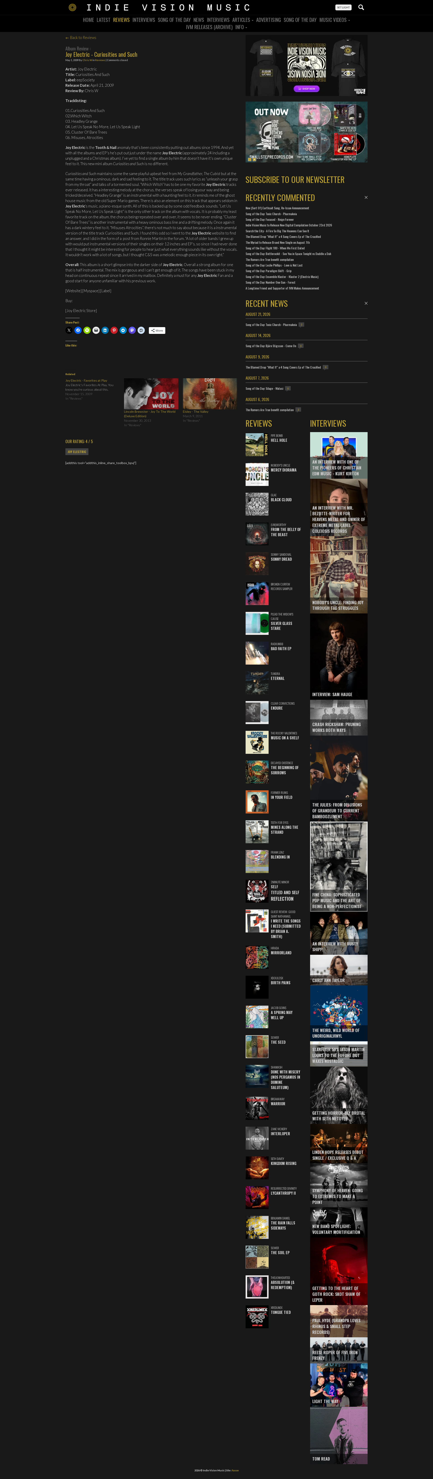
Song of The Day (300, 19)
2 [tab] (254, 159)
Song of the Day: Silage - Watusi (264, 388)
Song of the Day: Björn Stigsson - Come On (271, 345)
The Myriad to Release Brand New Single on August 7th (278, 242)
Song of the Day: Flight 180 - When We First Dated (275, 248)
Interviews (143, 19)
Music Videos (333, 19)
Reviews (121, 19)
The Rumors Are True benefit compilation (270, 259)
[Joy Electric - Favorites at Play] (94, 389)
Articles (241, 19)
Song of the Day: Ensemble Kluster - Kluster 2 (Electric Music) (282, 276)
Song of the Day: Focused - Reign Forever (270, 219)
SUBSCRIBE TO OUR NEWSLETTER (295, 179)
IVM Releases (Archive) (209, 26)
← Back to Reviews (80, 37)
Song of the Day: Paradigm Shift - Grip (269, 270)
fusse (235, 1470)
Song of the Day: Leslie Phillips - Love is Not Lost (274, 265)
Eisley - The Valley (195, 411)
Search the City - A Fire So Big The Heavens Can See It (277, 230)
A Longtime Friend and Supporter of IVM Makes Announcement (282, 288)
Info (240, 26)
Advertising (268, 19)
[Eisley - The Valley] (210, 393)
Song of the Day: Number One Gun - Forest (270, 282)
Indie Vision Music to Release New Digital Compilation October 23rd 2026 (289, 225)
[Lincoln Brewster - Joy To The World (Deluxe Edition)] (151, 393)
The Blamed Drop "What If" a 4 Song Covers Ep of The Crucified (283, 236)
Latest (104, 19)
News (198, 19)
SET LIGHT (343, 7)
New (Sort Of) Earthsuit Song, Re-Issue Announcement (277, 207)
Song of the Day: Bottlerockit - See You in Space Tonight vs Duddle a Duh (288, 253)
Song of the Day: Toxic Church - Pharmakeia (271, 213)
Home (88, 19)
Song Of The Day (174, 19)
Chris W (87, 60)
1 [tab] (249, 159)
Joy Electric (77, 451)
